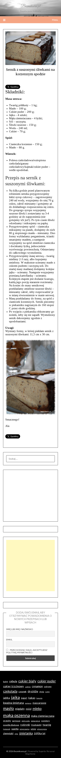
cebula (13, 681)
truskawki (36, 724)
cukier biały (27, 681)
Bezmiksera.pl (30, 6)
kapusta (39, 698)
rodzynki (25, 724)
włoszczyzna (42, 729)
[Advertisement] (30, 565)
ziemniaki (8, 733)
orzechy (7, 720)
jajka (15, 697)
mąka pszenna (16, 715)
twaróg (47, 724)
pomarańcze (35, 721)
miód (28, 708)
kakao (31, 697)
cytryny (48, 686)
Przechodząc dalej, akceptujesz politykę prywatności (26, 651)
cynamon (37, 686)
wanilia (15, 728)
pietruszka (26, 721)
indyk (47, 692)
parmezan (16, 721)
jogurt (24, 698)
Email (9, 639)
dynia (41, 691)
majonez (28, 703)
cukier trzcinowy (13, 686)
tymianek (6, 729)
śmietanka (26, 733)
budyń (5, 682)
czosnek (23, 691)
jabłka (6, 697)
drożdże (33, 691)
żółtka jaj (39, 733)
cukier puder (46, 681)
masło (8, 708)
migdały (20, 708)
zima (16, 734)
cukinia (28, 687)
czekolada (10, 691)
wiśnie (33, 729)
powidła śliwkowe (11, 725)
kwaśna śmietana (13, 702)
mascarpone (39, 702)
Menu (55, 19)
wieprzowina (24, 729)
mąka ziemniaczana (42, 716)
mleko (37, 709)
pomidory (45, 721)
